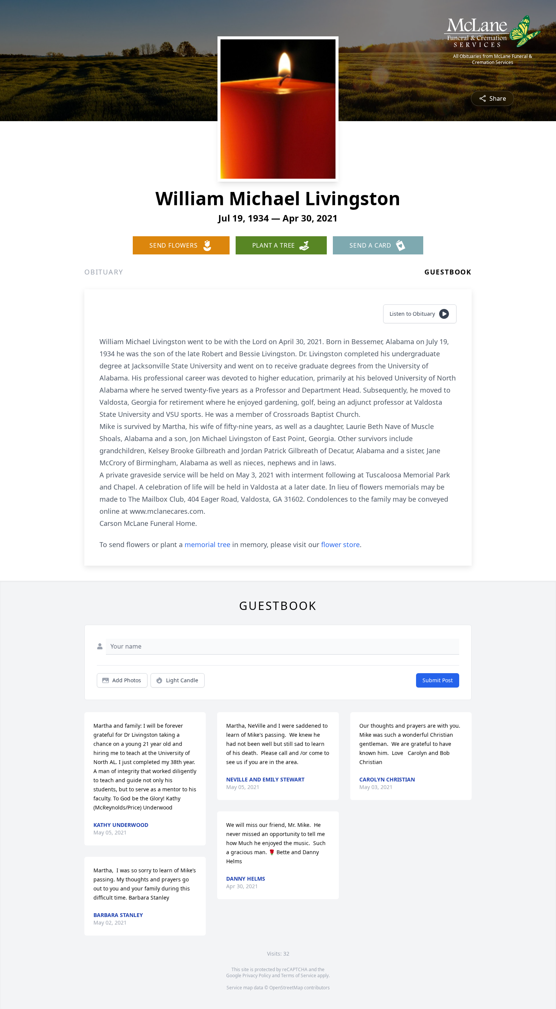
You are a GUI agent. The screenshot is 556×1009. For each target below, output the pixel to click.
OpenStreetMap (286, 987)
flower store (340, 544)
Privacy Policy (256, 975)
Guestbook (448, 271)
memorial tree (207, 544)
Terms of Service (298, 975)
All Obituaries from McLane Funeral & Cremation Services (492, 59)
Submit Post (437, 680)
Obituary (103, 271)
